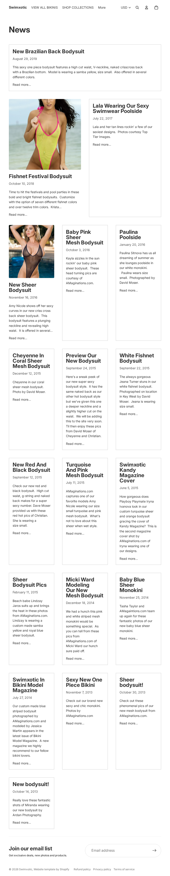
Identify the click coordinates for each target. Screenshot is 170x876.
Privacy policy (102, 869)
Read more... (22, 84)
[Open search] (137, 7)
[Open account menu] (146, 7)
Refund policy (82, 869)
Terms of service (124, 869)
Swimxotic (25, 869)
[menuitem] (102, 7)
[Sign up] (154, 850)
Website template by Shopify (51, 869)
